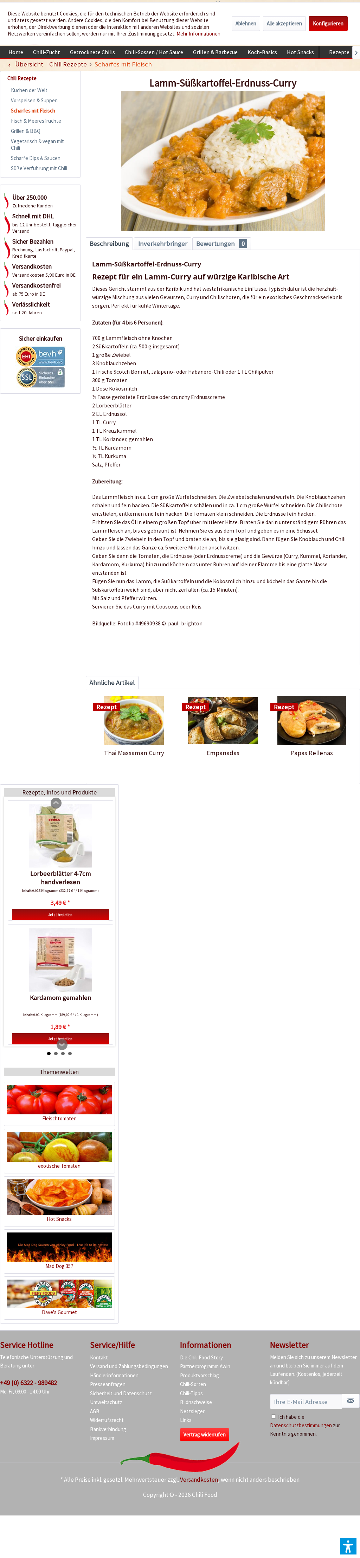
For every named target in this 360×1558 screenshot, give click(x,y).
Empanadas (222, 753)
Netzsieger (192, 1411)
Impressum (102, 1438)
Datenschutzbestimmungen (301, 1425)
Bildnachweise (196, 1402)
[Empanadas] (223, 720)
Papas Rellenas (312, 753)
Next (62, 1044)
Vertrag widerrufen (205, 1434)
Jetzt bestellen (60, 914)
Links (186, 1420)
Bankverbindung (108, 1429)
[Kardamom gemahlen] (60, 960)
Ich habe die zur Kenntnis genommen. (305, 1425)
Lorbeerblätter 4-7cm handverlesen (60, 877)
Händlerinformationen (114, 1375)
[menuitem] (16, 52)
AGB (94, 1411)
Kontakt (99, 1357)
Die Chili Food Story (201, 1357)
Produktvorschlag (199, 1375)
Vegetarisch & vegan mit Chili (37, 144)
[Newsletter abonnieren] (351, 1401)
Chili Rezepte (22, 78)
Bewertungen (220, 243)
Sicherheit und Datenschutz (121, 1393)
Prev (56, 803)
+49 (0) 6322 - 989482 (28, 1382)
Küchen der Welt (29, 90)
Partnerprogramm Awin (205, 1366)
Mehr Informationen (198, 33)
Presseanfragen (108, 1384)
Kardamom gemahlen (60, 997)
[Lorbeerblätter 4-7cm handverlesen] (60, 836)
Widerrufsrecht (107, 1420)
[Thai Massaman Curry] (134, 720)
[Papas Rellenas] (312, 720)
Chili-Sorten (193, 1384)
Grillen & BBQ (25, 131)
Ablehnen (246, 23)
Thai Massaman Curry (134, 753)
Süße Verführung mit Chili (39, 168)
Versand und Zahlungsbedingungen (129, 1366)
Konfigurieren (328, 23)
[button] (348, 1546)
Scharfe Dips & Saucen (35, 158)
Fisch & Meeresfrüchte (36, 120)
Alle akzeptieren (284, 23)
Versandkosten (199, 1479)
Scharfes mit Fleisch (33, 110)
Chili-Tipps (191, 1393)
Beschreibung (109, 243)
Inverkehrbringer (162, 243)
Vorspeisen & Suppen (34, 100)
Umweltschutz (106, 1402)
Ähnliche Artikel (112, 682)
